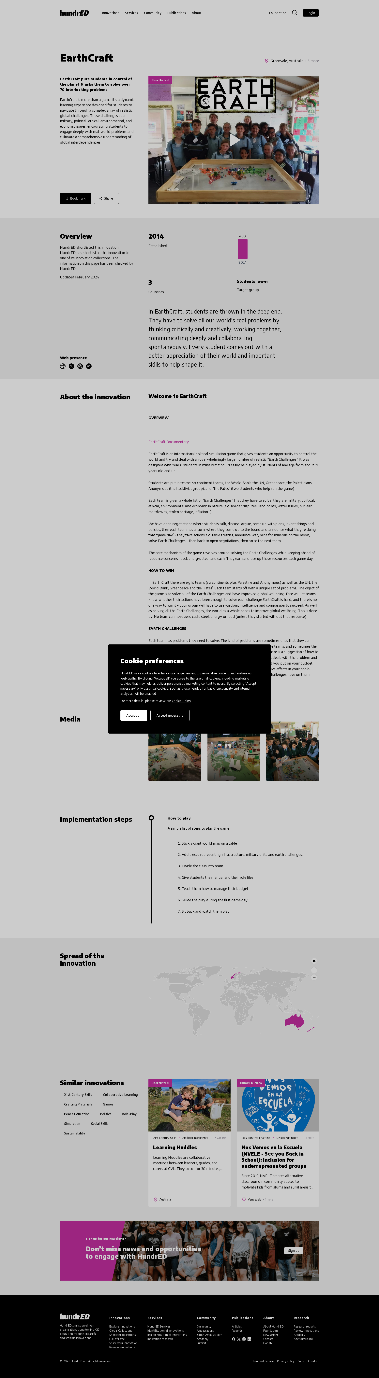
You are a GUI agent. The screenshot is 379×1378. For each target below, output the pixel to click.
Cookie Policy (181, 701)
